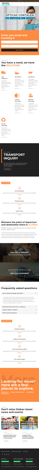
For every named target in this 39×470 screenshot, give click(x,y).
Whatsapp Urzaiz (17, 461)
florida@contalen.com (32, 466)
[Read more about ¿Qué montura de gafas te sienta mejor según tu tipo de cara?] (10, 423)
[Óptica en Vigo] (5, 4)
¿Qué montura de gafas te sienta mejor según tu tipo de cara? (9, 437)
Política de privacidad (16, 451)
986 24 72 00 (31, 464)
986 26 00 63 (19, 464)
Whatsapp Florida (29, 461)
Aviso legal (25, 451)
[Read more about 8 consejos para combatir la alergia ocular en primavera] (29, 423)
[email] (21, 1)
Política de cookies (5, 451)
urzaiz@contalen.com (20, 466)
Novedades (5, 432)
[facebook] (18, 1)
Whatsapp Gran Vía (5, 461)
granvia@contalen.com (8, 466)
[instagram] (19, 1)
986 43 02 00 (7, 464)
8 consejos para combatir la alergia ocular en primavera (28, 437)
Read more (6, 441)
